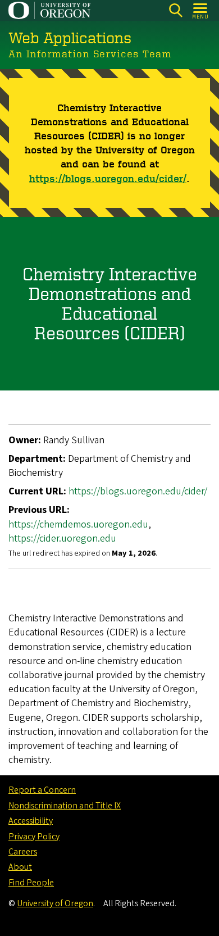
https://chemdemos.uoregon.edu (78, 524)
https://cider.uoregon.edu (62, 538)
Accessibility (30, 821)
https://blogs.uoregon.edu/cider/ (107, 178)
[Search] (175, 10)
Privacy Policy (34, 836)
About (20, 867)
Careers (22, 852)
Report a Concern (42, 790)
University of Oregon (55, 903)
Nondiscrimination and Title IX (64, 805)
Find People (31, 882)
